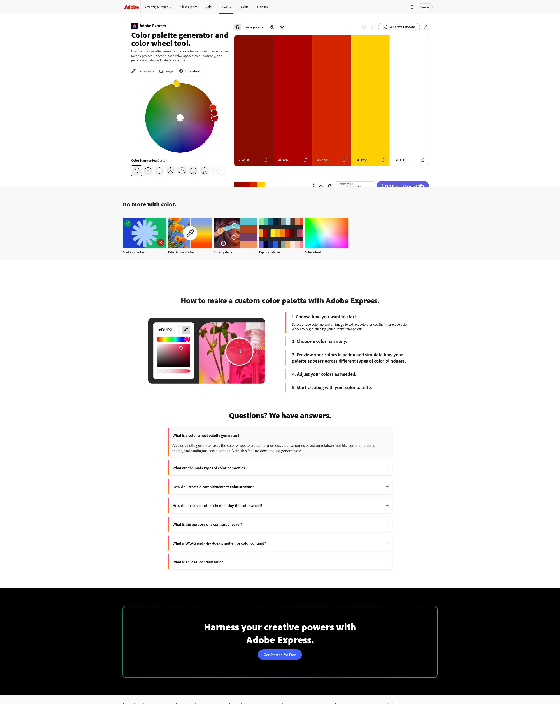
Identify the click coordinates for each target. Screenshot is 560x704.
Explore (244, 7)
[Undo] (364, 27)
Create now (144, 233)
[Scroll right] (221, 170)
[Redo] (372, 27)
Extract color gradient (182, 252)
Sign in (424, 7)
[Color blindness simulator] (281, 27)
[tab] (142, 71)
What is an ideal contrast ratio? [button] (198, 561)
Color (209, 7)
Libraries (262, 7)
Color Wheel (313, 252)
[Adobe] (131, 7)
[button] (411, 6)
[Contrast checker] (272, 27)
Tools (224, 7)
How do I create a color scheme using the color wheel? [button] (217, 505)
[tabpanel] (180, 128)
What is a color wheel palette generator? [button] (206, 435)
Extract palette (223, 252)
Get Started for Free (280, 654)
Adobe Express (188, 7)
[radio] (136, 170)
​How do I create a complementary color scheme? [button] (213, 486)
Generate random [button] (402, 27)
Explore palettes (269, 252)
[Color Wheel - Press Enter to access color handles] (180, 118)
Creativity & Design (156, 7)
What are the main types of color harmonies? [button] (210, 467)
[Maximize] (425, 27)
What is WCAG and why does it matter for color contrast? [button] (219, 543)
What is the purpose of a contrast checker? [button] (208, 524)
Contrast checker (133, 252)
